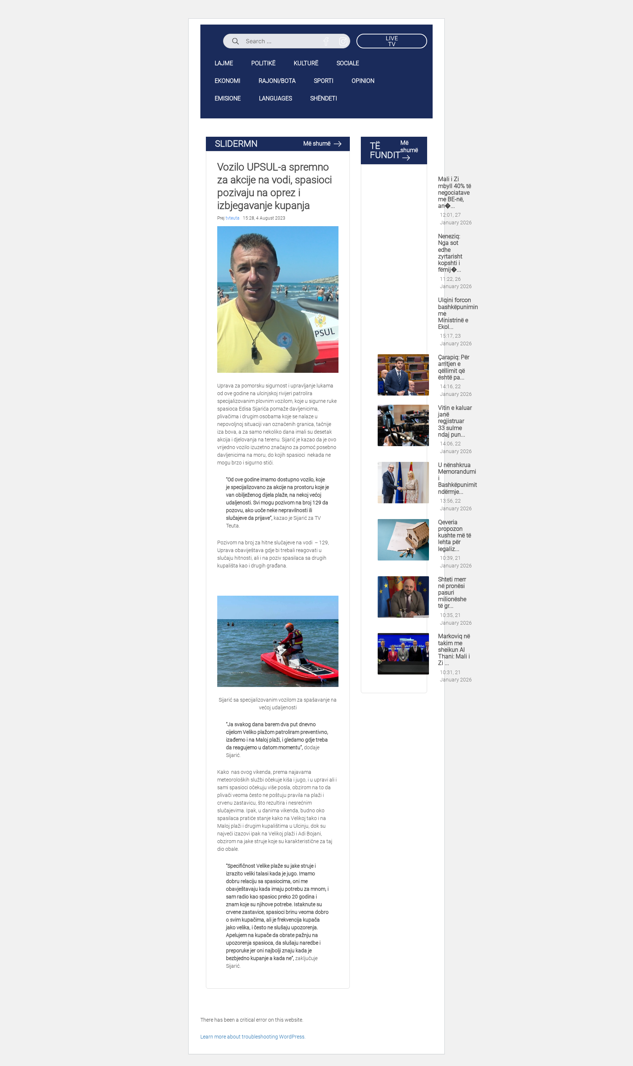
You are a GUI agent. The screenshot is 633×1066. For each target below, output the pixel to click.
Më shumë (317, 143)
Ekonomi (227, 80)
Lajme (224, 63)
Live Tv (392, 41)
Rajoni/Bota (277, 80)
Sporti (323, 80)
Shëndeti (323, 98)
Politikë (263, 63)
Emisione (228, 98)
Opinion (363, 80)
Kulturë (306, 63)
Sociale (348, 63)
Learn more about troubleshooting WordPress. (253, 1037)
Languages (275, 98)
